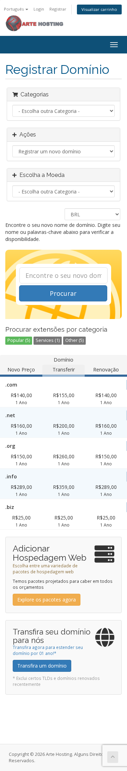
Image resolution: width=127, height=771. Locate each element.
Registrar (57, 9)
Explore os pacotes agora (46, 599)
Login (39, 9)
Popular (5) (18, 340)
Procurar (63, 293)
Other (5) (74, 340)
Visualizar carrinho (99, 9)
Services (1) (48, 340)
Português (14, 9)
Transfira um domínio (42, 665)
